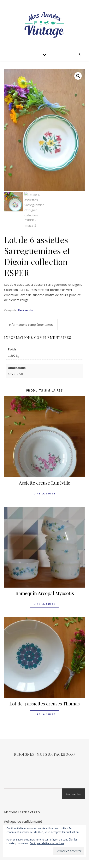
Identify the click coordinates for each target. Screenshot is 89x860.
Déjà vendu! (25, 310)
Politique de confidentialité (23, 821)
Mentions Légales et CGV (22, 812)
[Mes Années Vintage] (44, 24)
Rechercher (73, 794)
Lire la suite (44, 493)
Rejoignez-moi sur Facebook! (44, 754)
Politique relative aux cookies (47, 843)
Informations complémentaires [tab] (31, 324)
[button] (78, 76)
